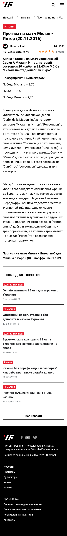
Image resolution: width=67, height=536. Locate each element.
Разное (8, 362)
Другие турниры (13, 284)
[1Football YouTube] (27, 438)
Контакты (9, 519)
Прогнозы (9, 471)
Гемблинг (9, 309)
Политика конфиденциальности (23, 504)
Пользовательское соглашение (22, 509)
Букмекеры (11, 477)
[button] (53, 5)
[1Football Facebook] (22, 438)
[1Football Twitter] (35, 438)
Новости (9, 466)
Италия (9, 26)
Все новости (33, 416)
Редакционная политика (18, 514)
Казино (8, 482)
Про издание (11, 499)
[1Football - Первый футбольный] (8, 4)
